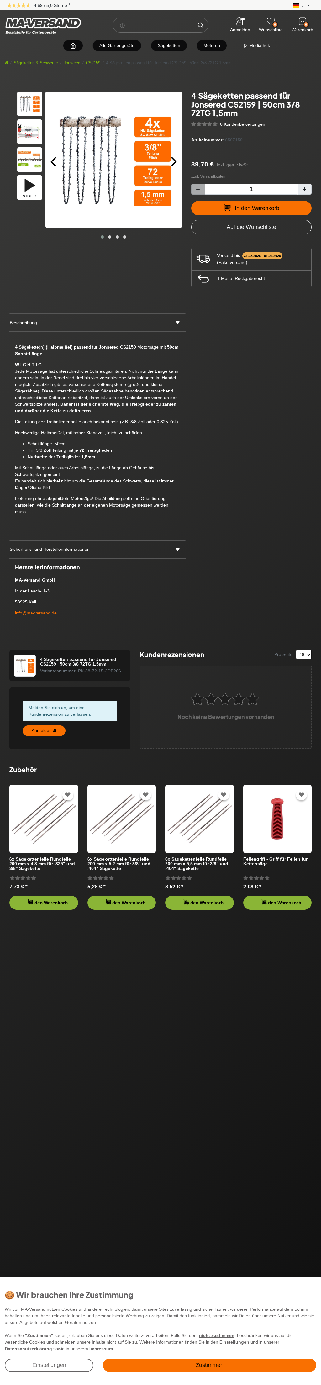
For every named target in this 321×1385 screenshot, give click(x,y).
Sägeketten (169, 45)
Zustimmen (210, 1365)
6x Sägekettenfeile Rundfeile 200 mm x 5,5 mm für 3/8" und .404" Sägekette (196, 864)
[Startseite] (6, 63)
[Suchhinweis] (122, 25)
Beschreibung (23, 322)
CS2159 (93, 63)
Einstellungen (49, 1365)
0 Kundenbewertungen (242, 124)
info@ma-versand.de (36, 612)
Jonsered (72, 63)
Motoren (211, 45)
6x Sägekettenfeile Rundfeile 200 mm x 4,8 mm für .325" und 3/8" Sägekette (42, 864)
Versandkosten (212, 176)
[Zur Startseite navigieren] (73, 45)
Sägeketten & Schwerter (36, 63)
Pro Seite (283, 654)
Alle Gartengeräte (116, 45)
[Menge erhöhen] (305, 189)
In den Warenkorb (257, 208)
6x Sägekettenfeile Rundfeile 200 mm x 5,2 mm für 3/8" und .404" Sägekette (118, 864)
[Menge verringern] (198, 189)
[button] (300, 5)
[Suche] (200, 25)
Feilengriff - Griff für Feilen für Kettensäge (275, 861)
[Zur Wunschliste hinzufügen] (68, 794)
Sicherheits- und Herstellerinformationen (50, 549)
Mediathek (259, 45)
